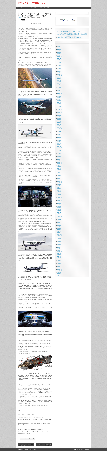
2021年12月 (59, 127)
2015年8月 (59, 238)
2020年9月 (59, 149)
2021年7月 (59, 134)
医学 (44, 7)
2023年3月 (59, 105)
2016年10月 (59, 218)
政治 (18, 7)
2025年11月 (59, 58)
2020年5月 (59, 154)
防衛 (35, 7)
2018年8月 (59, 185)
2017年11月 (59, 198)
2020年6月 (59, 153)
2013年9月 (59, 272)
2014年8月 (59, 256)
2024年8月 (59, 80)
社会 (48, 7)
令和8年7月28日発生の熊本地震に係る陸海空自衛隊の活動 (68, 36)
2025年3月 (59, 69)
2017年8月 (59, 203)
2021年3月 (59, 140)
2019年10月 (59, 165)
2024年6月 (59, 83)
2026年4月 (59, 50)
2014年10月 (59, 253)
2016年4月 (59, 226)
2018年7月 (59, 187)
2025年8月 (59, 62)
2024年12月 (59, 74)
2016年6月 (59, 223)
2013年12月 (59, 267)
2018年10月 (59, 182)
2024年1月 (59, 90)
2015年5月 (59, 243)
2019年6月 (59, 171)
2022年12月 (59, 109)
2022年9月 (59, 113)
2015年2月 (59, 247)
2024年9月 (59, 78)
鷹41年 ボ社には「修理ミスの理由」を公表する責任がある (69, 37)
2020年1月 (59, 160)
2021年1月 (59, 143)
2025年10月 (59, 59)
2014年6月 (59, 259)
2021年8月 (59, 133)
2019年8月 (59, 168)
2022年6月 (59, 118)
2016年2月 (59, 229)
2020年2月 (59, 159)
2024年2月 (59, 89)
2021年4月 (59, 138)
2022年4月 (59, 121)
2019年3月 (59, 175)
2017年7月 (59, 204)
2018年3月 (59, 193)
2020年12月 (59, 144)
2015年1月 (59, 248)
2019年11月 (59, 163)
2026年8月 (59, 45)
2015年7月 (59, 240)
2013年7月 (59, 275)
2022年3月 (59, 122)
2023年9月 (59, 96)
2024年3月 (59, 87)
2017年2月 (59, 212)
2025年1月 (59, 72)
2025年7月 (59, 64)
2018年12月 (59, 179)
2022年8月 (59, 115)
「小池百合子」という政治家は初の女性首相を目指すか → (44, 445)
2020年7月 (59, 152)
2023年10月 (59, 94)
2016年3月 (59, 228)
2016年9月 (59, 219)
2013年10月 (59, 270)
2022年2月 (59, 124)
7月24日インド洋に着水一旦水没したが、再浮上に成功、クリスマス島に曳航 (72, 33)
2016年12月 (59, 215)
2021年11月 (59, 128)
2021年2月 (59, 141)
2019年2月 (59, 177)
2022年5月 (59, 119)
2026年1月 (59, 55)
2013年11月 (59, 269)
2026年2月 (59, 53)
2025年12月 (59, 56)
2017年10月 (59, 200)
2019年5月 (59, 172)
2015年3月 (59, 245)
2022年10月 (59, 112)
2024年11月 (59, 75)
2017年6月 (59, 206)
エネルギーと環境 (29, 7)
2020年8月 (59, 150)
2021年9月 (59, 131)
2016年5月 (59, 225)
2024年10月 (59, 77)
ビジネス (22, 7)
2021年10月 (59, 130)
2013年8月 (59, 273)
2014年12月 (59, 250)
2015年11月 (59, 234)
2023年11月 (59, 93)
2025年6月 (59, 65)
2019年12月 (59, 162)
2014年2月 (59, 264)
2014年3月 (59, 263)
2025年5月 (59, 67)
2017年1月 (59, 213)
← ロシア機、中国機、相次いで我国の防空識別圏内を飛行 (25, 445)
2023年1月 (59, 108)
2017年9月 (59, 201)
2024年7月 (59, 81)
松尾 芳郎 (20, 17)
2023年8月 (59, 97)
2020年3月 (59, 157)
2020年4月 (59, 156)
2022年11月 (59, 111)
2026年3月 (59, 52)
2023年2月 (59, 106)
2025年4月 (59, 68)
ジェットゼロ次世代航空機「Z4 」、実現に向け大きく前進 (68, 31)
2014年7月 (59, 257)
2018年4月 (59, 191)
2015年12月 (59, 232)
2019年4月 (59, 174)
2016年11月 (59, 216)
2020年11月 (59, 146)
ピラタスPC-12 (31, 438)
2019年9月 (59, 166)
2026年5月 (59, 49)
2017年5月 (59, 207)
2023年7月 (59, 99)
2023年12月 (59, 91)
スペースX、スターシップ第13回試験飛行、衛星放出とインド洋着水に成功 (72, 34)
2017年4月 (59, 209)
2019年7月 (59, 169)
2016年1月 (59, 231)
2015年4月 (59, 244)
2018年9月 (59, 184)
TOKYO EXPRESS (31, 3)
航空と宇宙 (40, 7)
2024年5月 (59, 84)
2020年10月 (59, 147)
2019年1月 (59, 178)
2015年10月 (59, 235)
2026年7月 (59, 46)
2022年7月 (59, 116)
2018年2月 (59, 194)
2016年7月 (59, 222)
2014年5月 (59, 260)
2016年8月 (59, 221)
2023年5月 (59, 102)
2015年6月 (59, 241)
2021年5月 (59, 137)
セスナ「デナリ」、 (24, 438)
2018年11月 (59, 181)
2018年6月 (59, 188)
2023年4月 (59, 103)
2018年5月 (59, 190)
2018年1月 (59, 196)
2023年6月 (59, 100)
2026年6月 (59, 47)
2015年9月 (59, 237)
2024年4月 (59, 86)
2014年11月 (59, 251)
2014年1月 (59, 266)
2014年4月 (59, 262)
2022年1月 (59, 125)
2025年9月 (59, 61)
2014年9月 (59, 254)
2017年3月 (59, 210)
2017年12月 (59, 197)
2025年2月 (59, 71)
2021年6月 (59, 135)
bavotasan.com (86, 449)
